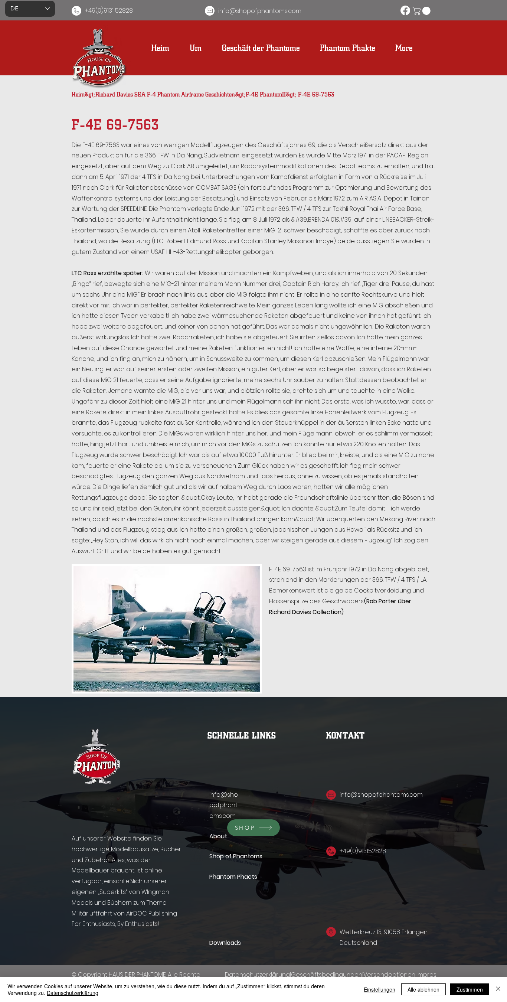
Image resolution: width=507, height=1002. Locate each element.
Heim (78, 93)
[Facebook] (405, 10)
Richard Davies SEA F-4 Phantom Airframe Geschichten (165, 93)
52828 (377, 851)
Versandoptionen (389, 974)
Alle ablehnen (423, 989)
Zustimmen (470, 989)
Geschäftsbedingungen (326, 974)
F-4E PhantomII (266, 93)
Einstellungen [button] (379, 989)
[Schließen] (498, 989)
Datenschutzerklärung (257, 974)
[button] (422, 11)
